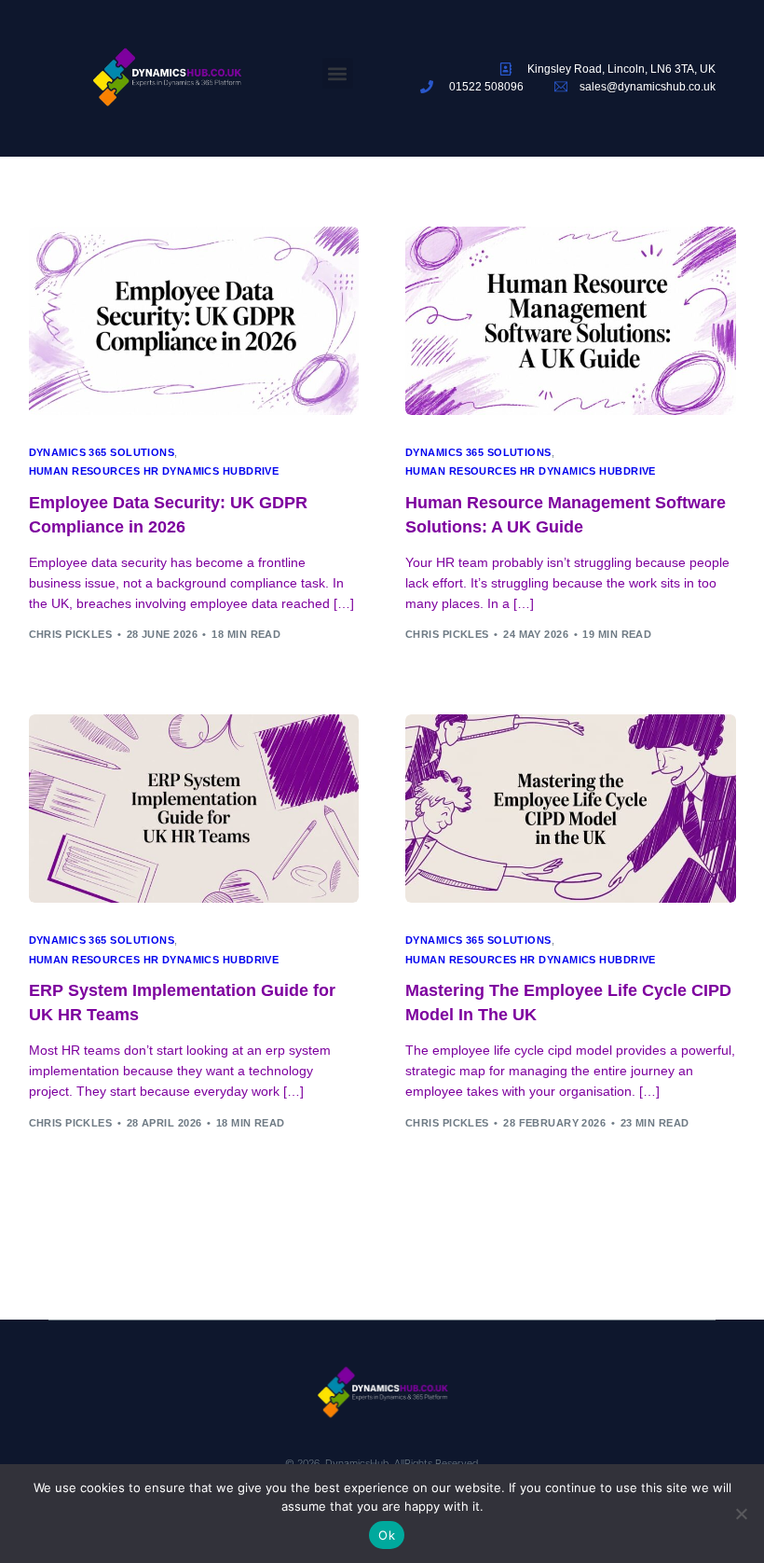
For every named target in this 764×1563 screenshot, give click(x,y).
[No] (740, 1513)
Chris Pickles (71, 634)
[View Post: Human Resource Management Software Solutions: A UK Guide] (570, 321)
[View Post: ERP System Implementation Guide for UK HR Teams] (194, 808)
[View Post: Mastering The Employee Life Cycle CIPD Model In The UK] (570, 808)
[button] (337, 73)
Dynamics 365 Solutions (102, 453)
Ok (386, 1535)
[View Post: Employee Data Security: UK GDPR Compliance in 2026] (194, 321)
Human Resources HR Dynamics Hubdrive (154, 471)
